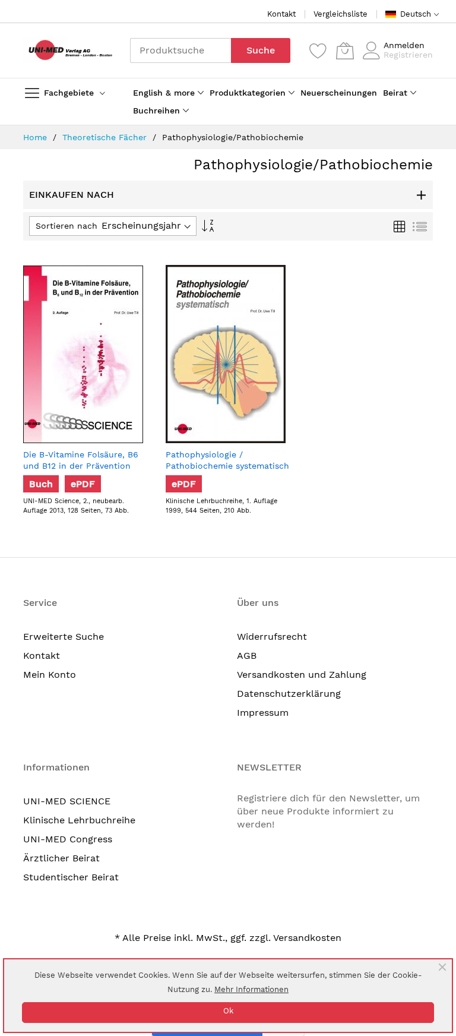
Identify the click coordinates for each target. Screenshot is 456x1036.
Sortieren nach (66, 225)
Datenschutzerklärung (289, 693)
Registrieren (408, 54)
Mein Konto (49, 674)
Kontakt (281, 14)
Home (36, 137)
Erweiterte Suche (63, 636)
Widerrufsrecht (272, 636)
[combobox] (180, 50)
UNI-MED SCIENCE (66, 801)
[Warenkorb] (345, 50)
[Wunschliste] (318, 50)
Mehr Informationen (251, 989)
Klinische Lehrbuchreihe (79, 820)
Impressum (263, 712)
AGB (246, 655)
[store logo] (67, 50)
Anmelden (404, 45)
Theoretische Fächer (106, 137)
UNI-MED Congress (67, 839)
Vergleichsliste (341, 14)
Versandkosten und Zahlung (301, 674)
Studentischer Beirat (71, 877)
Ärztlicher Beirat (61, 858)
